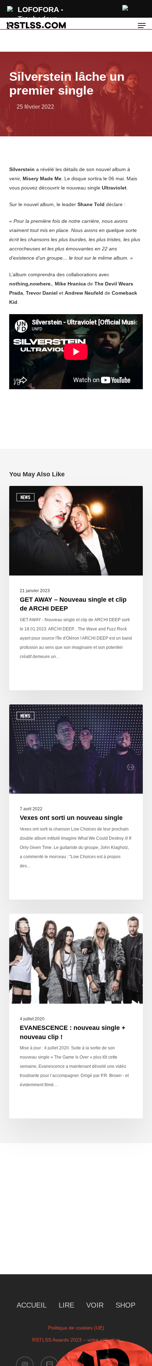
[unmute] (125, 7)
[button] (142, 25)
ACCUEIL (32, 1305)
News (25, 497)
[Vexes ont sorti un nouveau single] (76, 802)
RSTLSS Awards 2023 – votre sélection (76, 1340)
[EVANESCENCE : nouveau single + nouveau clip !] (76, 1016)
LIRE (66, 1305)
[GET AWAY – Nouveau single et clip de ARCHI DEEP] (76, 588)
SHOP (125, 1305)
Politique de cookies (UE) (76, 1328)
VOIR (95, 1305)
